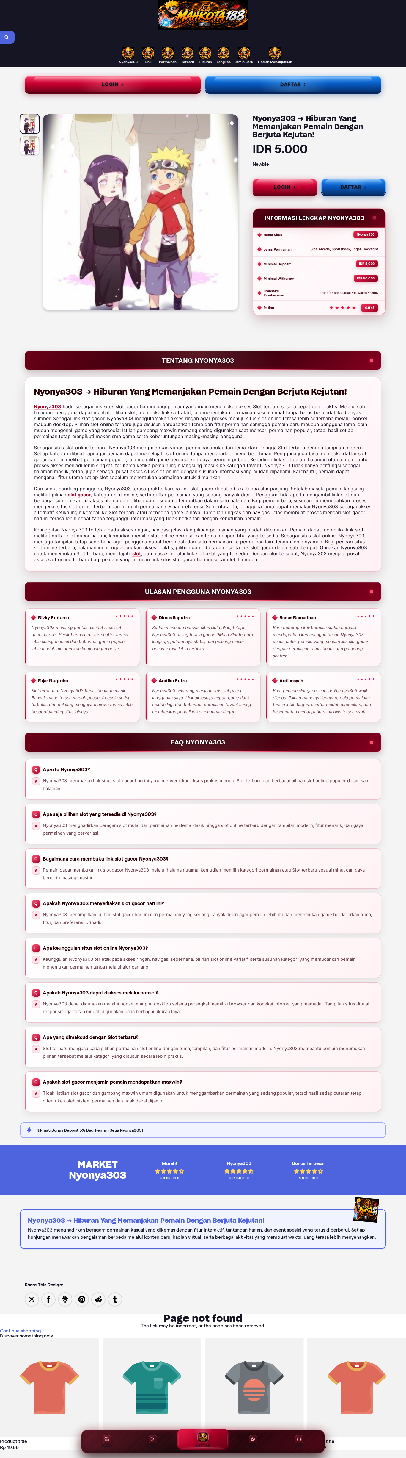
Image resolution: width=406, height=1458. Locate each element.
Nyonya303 (47, 406)
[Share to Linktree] (65, 1298)
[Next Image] (233, 213)
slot (136, 553)
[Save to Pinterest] (82, 1298)
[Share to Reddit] (98, 1298)
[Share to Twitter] (32, 1298)
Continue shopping (20, 1330)
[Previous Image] (47, 213)
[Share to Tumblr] (115, 1298)
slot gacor (79, 495)
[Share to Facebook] (48, 1298)
